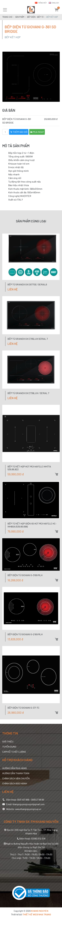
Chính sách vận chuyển (16, 778)
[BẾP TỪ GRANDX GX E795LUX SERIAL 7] (31, 315)
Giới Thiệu (7, 741)
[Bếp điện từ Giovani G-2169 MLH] (31, 608)
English (55, 3)
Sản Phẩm (19, 17)
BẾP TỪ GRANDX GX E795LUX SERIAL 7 (28, 338)
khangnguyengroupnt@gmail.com (29, 804)
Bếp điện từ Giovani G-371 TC (23, 707)
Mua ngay (38, 131)
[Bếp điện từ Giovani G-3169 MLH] (31, 554)
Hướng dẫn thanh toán (15, 773)
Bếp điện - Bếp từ (35, 17)
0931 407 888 (23, 799)
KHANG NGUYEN (39, 910)
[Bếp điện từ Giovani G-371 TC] (31, 674)
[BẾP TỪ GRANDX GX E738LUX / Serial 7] (31, 369)
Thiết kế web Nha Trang (37, 914)
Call (59, 287)
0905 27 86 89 (37, 799)
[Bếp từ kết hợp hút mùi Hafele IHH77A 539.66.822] (31, 433)
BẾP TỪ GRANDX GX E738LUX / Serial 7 (28, 393)
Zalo (59, 282)
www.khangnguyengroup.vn (28, 809)
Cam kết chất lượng (14, 751)
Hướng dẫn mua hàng (14, 768)
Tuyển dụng (9, 746)
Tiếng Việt (42, 3)
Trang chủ (7, 17)
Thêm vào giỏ (20, 131)
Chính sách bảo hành (14, 783)
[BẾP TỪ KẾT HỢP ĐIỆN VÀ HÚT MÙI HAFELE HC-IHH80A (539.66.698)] (31, 500)
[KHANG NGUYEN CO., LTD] (31, 9)
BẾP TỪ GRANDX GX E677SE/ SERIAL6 (27, 284)
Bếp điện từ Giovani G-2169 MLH (25, 634)
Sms (59, 292)
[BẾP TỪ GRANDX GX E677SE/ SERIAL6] (31, 257)
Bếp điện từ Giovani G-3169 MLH (25, 575)
